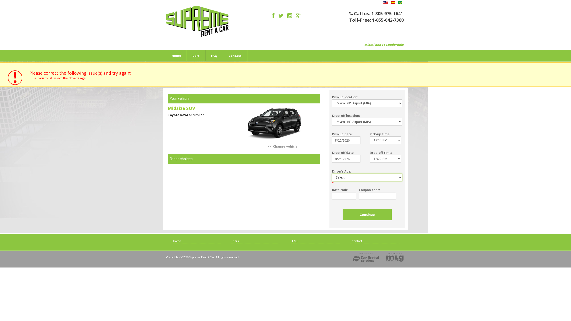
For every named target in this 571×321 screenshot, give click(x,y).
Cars (196, 56)
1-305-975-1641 (387, 13)
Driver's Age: (341, 171)
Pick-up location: (345, 97)
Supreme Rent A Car (197, 22)
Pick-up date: (342, 134)
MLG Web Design (395, 257)
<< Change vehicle (283, 146)
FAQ (214, 56)
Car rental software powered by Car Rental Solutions (365, 257)
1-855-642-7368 (388, 20)
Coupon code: (369, 190)
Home (176, 56)
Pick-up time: (380, 134)
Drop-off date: (343, 152)
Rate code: (340, 190)
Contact (235, 56)
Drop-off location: (346, 115)
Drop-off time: (381, 152)
